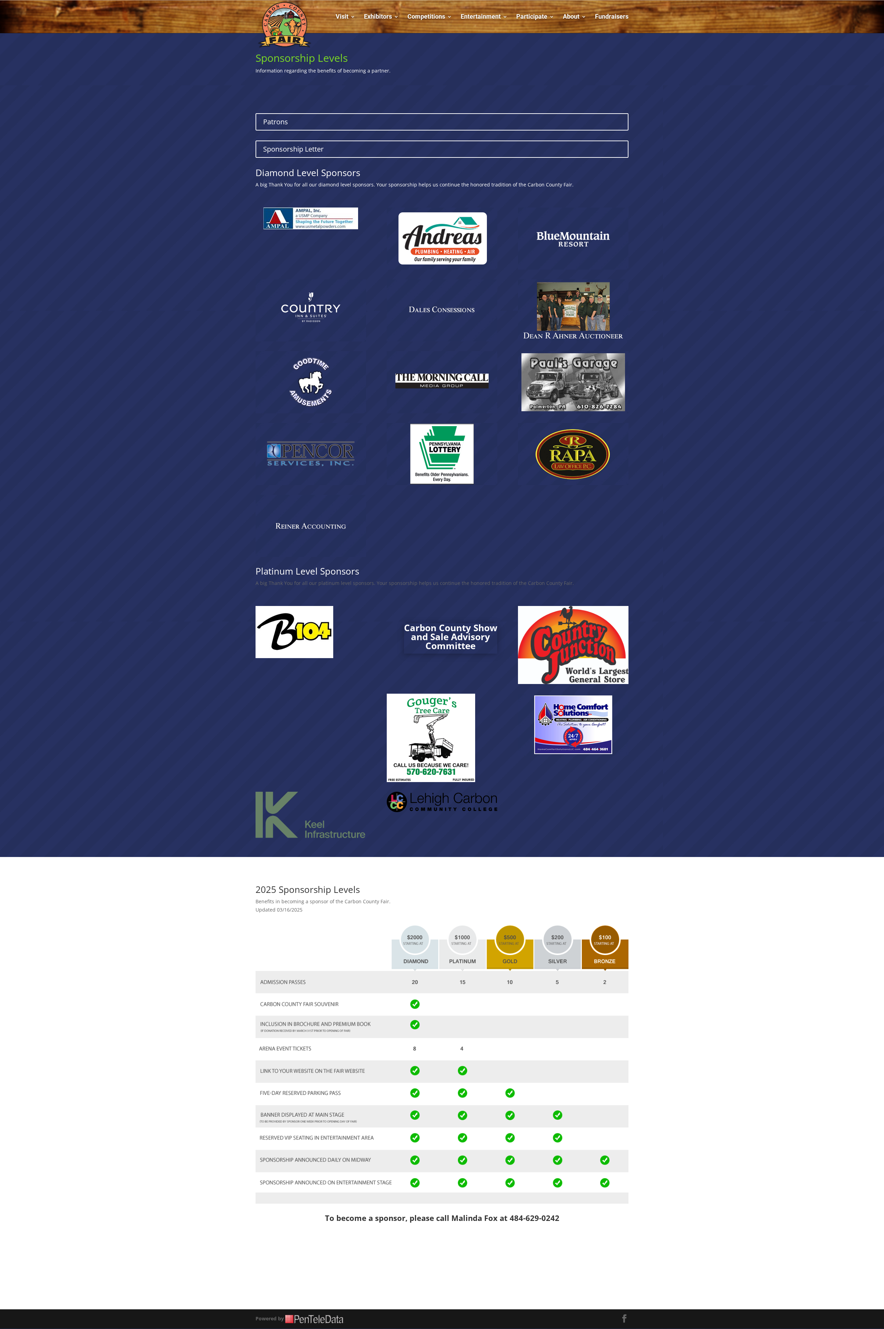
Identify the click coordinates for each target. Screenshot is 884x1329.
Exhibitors (378, 17)
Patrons (275, 121)
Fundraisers (611, 17)
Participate (531, 17)
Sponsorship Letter (293, 149)
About (571, 17)
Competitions (426, 17)
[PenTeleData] (315, 1318)
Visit (342, 17)
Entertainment (481, 17)
